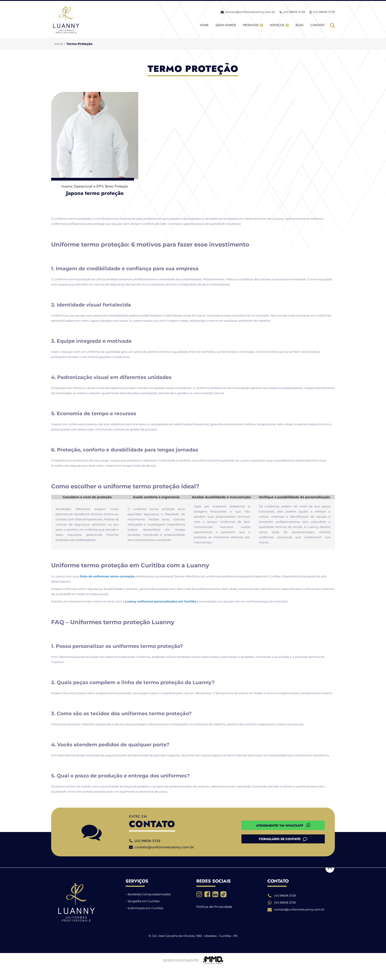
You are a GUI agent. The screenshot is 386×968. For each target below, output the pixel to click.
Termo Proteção (116, 186)
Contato (317, 25)
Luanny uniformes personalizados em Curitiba (160, 601)
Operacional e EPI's (88, 186)
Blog (300, 25)
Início (59, 44)
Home (204, 25)
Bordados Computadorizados (149, 894)
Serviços (277, 25)
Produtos (251, 25)
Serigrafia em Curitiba (143, 901)
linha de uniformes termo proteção (107, 576)
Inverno (66, 186)
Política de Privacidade (214, 907)
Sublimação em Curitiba (145, 908)
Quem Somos (226, 25)
